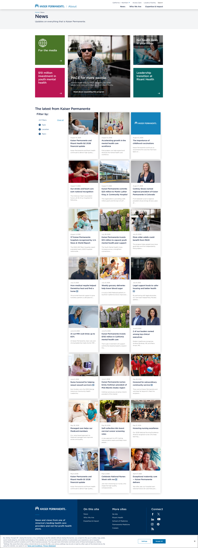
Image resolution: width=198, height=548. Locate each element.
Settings (144, 541)
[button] (121, 2)
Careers (115, 528)
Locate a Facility (150, 2)
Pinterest (158, 524)
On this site (91, 509)
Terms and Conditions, (35, 546)
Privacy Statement (49, 546)
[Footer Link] (158, 515)
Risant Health (117, 518)
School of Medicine (120, 521)
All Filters (43, 120)
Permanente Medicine (121, 524)
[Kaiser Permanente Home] (50, 509)
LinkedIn (152, 519)
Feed (152, 529)
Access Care (137, 2)
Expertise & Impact (91, 521)
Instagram (152, 524)
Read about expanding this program (89, 92)
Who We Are (89, 518)
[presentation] (99, 60)
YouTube (158, 519)
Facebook (152, 514)
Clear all (60, 120)
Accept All (159, 541)
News (86, 514)
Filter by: (43, 114)
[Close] (194, 541)
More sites (119, 509)
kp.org (115, 514)
